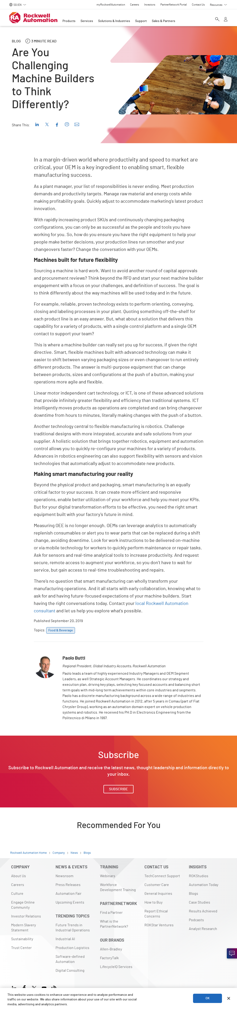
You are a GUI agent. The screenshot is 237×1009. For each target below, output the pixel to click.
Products (68, 21)
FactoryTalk (109, 958)
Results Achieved (203, 911)
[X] (34, 987)
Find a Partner (111, 912)
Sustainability (22, 939)
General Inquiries (158, 893)
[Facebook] (24, 987)
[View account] (226, 19)
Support (141, 21)
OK (208, 998)
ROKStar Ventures (159, 925)
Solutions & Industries (114, 21)
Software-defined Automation (70, 959)
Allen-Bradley (111, 949)
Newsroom (64, 876)
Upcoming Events (70, 902)
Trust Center (21, 948)
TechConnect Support (162, 876)
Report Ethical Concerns (156, 913)
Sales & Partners (163, 21)
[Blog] (54, 987)
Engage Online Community (23, 905)
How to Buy (153, 902)
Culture (17, 893)
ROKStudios (198, 876)
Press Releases (68, 885)
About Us (18, 876)
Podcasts (196, 920)
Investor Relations (26, 916)
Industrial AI (65, 939)
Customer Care (156, 885)
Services (87, 21)
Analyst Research (203, 929)
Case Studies (199, 902)
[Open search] (217, 19)
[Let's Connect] (232, 953)
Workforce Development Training (118, 887)
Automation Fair (68, 893)
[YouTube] (44, 987)
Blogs (193, 893)
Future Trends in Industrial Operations (73, 927)
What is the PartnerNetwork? (114, 924)
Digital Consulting (70, 970)
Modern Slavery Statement (23, 927)
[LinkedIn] (15, 987)
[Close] (228, 998)
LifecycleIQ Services (116, 967)
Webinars (107, 876)
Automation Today (203, 885)
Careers (17, 885)
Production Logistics (72, 948)
